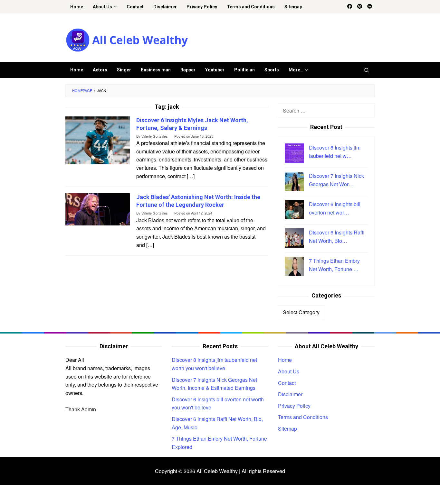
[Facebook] (350, 7)
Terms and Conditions (303, 417)
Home (285, 359)
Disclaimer (290, 394)
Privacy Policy (294, 405)
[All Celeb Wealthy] (126, 39)
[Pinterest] (360, 7)
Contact (287, 383)
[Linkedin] (370, 7)
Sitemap (287, 428)
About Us (288, 371)
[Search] (367, 70)
